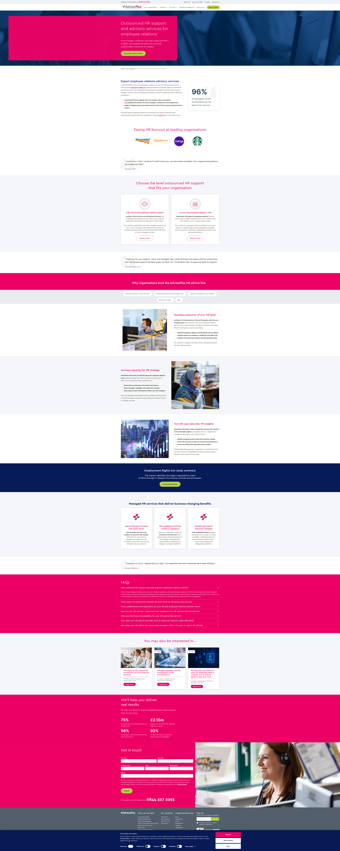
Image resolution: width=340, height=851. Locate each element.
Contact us (161, 115)
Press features (179, 823)
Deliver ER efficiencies (144, 819)
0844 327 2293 (144, 2)
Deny (228, 846)
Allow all (228, 834)
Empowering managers (144, 821)
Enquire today (145, 238)
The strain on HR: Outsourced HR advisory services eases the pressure (136, 668)
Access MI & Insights (143, 817)
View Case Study (142, 141)
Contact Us (215, 2)
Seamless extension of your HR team (137, 293)
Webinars (178, 825)
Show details (189, 846)
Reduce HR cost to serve (145, 825)
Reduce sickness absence (145, 829)
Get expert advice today (133, 53)
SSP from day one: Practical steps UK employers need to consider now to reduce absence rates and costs (203, 668)
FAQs (179, 300)
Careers (207, 2)
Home (123, 68)
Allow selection (228, 840)
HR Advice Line (165, 821)
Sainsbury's (135, 568)
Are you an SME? (197, 2)
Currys (139, 267)
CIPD (126, 102)
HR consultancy (165, 819)
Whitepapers (179, 827)
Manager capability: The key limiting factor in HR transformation (170, 668)
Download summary (170, 484)
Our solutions (130, 68)
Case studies (178, 819)
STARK (133, 169)
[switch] (147, 846)
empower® (164, 817)
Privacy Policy (182, 784)
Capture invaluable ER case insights (202, 293)
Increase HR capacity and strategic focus (170, 293)
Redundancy (164, 823)
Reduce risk (141, 827)
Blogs (176, 817)
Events (177, 821)
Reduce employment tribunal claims (148, 823)
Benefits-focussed (165, 300)
